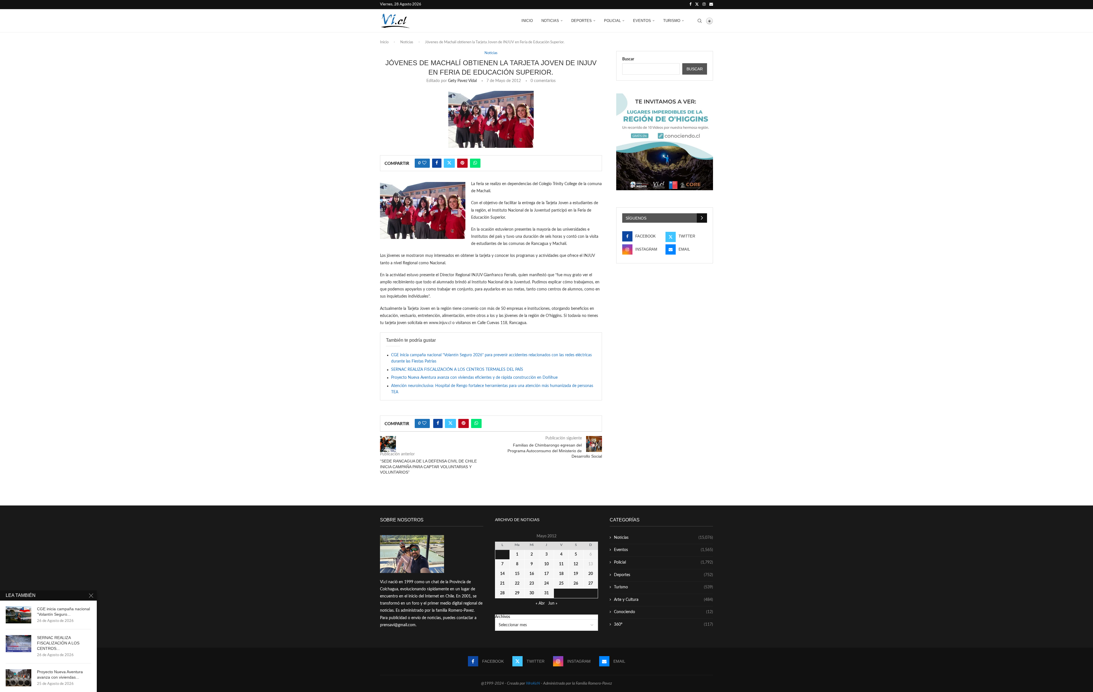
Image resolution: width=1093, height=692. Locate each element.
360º (663, 625)
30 (531, 593)
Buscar (628, 59)
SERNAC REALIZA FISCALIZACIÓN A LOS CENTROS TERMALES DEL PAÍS (457, 370)
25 (561, 583)
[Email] (711, 4)
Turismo (671, 21)
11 (561, 564)
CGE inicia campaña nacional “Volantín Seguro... (63, 612)
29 (517, 593)
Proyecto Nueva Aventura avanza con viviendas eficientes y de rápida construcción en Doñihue (474, 378)
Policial (612, 21)
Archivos (502, 617)
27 (590, 583)
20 (590, 574)
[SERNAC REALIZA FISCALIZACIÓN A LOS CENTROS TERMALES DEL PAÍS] (18, 643)
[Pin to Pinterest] (462, 163)
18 (561, 574)
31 (546, 593)
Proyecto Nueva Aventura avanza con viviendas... (60, 674)
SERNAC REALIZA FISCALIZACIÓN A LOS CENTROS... (58, 643)
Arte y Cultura (663, 600)
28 (502, 593)
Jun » (552, 603)
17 (546, 574)
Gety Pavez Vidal (462, 81)
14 (502, 574)
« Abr (540, 603)
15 (517, 574)
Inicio (527, 21)
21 (502, 583)
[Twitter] (697, 4)
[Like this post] (424, 163)
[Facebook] (690, 4)
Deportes (581, 21)
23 (531, 583)
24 (546, 583)
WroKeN (533, 683)
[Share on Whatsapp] (475, 163)
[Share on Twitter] (449, 163)
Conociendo (663, 612)
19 (576, 574)
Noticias (550, 21)
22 (517, 583)
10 (546, 564)
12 (576, 564)
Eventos (642, 21)
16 (531, 574)
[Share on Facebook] (436, 163)
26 (576, 583)
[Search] (699, 20)
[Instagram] (704, 4)
